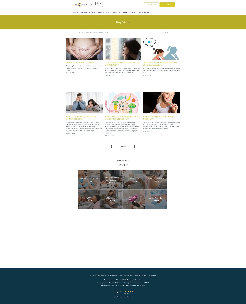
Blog (106, 32)
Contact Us (152, 275)
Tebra (131, 297)
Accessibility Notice (140, 275)
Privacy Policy (112, 275)
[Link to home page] (85, 4)
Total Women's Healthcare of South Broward (90, 32)
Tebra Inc (103, 275)
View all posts (164, 32)
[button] (167, 4)
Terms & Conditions (125, 275)
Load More (123, 146)
